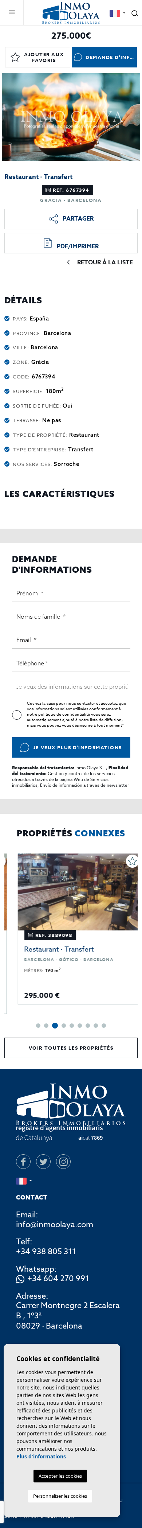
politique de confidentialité (64, 714)
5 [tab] (72, 1025)
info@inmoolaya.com (54, 1224)
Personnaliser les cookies (60, 1496)
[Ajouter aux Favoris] (124, 861)
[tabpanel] (71, 929)
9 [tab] (104, 1025)
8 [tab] (96, 1025)
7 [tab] (88, 1025)
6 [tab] (80, 1025)
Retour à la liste (105, 262)
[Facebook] (23, 1161)
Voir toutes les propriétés (71, 1048)
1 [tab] (38, 1025)
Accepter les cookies (60, 1476)
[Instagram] (63, 1161)
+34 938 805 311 (46, 1251)
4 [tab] (64, 1025)
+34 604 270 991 (58, 1279)
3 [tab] (55, 1026)
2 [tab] (46, 1025)
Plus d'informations (41, 1456)
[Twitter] (43, 1161)
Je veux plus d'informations (77, 747)
